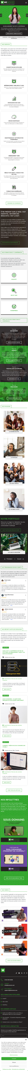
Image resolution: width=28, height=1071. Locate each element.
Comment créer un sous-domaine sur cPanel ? (14, 746)
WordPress (5, 1004)
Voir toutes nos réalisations (10, 530)
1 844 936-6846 (8, 980)
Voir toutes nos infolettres (14, 878)
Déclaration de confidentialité (18, 1069)
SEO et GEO (5, 1001)
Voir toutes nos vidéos (14, 960)
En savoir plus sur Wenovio (10, 242)
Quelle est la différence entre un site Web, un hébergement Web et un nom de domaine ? (14, 652)
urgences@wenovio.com (11, 990)
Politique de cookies (7, 1069)
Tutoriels (17, 750)
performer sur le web (14, 378)
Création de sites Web (10, 657)
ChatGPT (4, 998)
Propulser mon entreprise (14, 342)
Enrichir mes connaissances (14, 33)
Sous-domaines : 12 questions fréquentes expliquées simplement (13, 699)
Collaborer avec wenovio (14, 360)
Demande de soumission (14, 203)
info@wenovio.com (9, 985)
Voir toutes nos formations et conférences (11, 320)
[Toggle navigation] (26, 3)
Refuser (14, 1062)
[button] (26, 1039)
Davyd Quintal (7, 678)
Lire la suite (7, 689)
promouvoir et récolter (14, 398)
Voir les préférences (14, 1066)
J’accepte (14, 917)
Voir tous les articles (14, 790)
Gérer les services (14, 1055)
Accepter (14, 1058)
